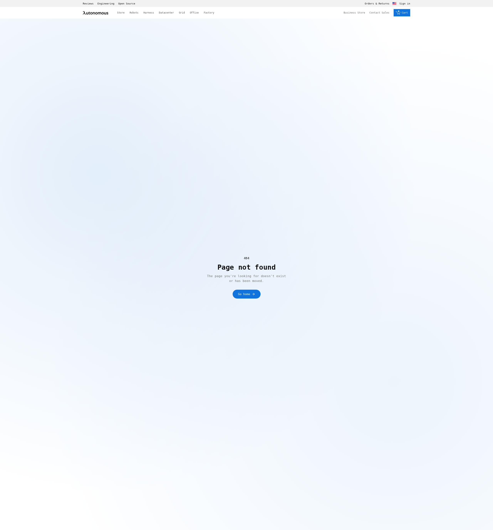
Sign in (404, 3)
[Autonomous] (95, 12)
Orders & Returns (377, 3)
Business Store (354, 12)
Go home (244, 294)
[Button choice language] (394, 3)
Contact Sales (379, 12)
